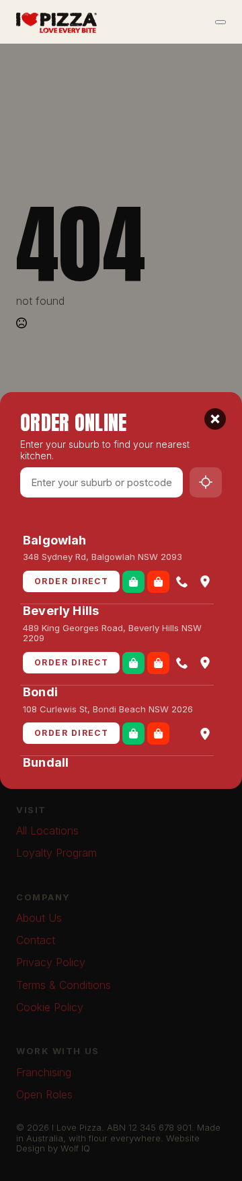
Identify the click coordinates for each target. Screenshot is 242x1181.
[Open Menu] (220, 22)
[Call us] (182, 581)
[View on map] (205, 581)
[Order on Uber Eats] (133, 582)
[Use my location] (206, 482)
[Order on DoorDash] (158, 582)
